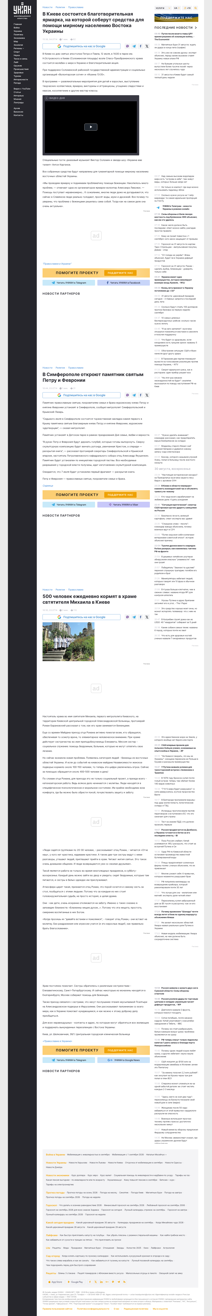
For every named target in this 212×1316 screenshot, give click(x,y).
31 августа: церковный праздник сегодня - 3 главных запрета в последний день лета (175, 299)
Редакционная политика (136, 1309)
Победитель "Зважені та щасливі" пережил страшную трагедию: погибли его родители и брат (175, 570)
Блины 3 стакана (66, 1273)
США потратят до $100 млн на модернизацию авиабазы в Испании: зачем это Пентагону (176, 1064)
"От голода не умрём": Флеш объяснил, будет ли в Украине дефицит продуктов (173, 258)
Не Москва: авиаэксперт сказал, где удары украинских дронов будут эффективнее (175, 1140)
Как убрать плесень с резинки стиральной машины (132, 1235)
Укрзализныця (114, 1180)
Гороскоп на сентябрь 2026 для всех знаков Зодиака (72, 1210)
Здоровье (18, 72)
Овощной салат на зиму (171, 1273)
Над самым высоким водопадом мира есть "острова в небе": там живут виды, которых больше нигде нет (174, 179)
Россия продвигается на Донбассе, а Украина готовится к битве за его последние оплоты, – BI (175, 833)
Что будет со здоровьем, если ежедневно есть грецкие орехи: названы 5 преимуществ (175, 342)
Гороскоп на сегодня (111, 1210)
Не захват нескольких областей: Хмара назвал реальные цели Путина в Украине (173, 925)
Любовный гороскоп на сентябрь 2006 (166, 1205)
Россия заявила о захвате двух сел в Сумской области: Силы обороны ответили (176, 991)
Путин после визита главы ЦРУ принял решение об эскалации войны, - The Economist (174, 36)
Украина (18, 31)
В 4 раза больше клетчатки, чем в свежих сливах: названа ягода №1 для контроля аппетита (174, 592)
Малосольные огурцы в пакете (141, 1273)
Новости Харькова (78, 1162)
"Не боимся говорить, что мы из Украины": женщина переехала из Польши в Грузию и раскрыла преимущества (176, 759)
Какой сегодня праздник (60, 1222)
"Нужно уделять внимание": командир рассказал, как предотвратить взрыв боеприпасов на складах (174, 438)
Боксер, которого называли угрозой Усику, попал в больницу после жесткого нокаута (175, 460)
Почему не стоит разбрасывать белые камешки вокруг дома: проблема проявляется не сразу (174, 1032)
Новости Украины (56, 1162)
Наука (17, 55)
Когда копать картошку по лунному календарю (85, 1256)
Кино (146, 1248)
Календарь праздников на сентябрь (135, 1222)
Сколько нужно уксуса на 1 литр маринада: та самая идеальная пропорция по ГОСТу (175, 198)
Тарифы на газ (182, 1175)
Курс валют (105, 1175)
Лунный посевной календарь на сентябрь (152, 1260)
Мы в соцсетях (160, 1309)
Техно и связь (20, 59)
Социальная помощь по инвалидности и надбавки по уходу (143, 1175)
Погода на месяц (108, 1192)
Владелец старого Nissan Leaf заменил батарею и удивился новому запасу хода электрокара (172, 449)
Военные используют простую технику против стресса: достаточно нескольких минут (172, 1121)
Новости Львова (98, 1162)
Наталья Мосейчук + (156, 1154)
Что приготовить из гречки (108, 1240)
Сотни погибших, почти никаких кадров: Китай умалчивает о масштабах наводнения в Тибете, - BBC (174, 1021)
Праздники (76, 1248)
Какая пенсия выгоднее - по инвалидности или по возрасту (75, 1180)
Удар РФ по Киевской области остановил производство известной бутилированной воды (172, 854)
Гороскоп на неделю (95, 1214)
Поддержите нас (176, 18)
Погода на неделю (91, 1197)
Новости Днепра (54, 1167)
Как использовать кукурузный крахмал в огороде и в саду (140, 1256)
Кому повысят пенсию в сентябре (140, 1180)
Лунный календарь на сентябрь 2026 (64, 1214)
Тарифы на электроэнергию (60, 1184)
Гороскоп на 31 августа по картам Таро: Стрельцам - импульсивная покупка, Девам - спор (175, 247)
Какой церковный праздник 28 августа (65, 1227)
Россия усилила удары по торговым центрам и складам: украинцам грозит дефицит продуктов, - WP (176, 1002)
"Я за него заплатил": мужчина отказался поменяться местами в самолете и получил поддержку (176, 331)
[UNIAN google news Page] (107, 1282)
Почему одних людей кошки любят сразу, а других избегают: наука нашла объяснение (175, 1053)
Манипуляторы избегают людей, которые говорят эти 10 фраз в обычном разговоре (174, 581)
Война (17, 27)
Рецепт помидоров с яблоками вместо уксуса (100, 1273)
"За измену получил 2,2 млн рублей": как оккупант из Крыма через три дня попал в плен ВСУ (176, 1075)
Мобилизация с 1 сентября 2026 (128, 1154)
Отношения (108, 1248)
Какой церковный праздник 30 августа (95, 1222)
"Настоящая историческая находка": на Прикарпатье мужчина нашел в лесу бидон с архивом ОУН (176, 478)
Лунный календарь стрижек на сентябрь (144, 1210)
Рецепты (56, 1248)
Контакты (18, 115)
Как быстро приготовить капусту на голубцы (82, 1235)
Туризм (17, 76)
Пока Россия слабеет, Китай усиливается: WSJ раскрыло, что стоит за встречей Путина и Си (175, 843)
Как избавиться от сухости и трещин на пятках (69, 1240)
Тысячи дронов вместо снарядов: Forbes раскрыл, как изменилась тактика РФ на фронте (175, 548)
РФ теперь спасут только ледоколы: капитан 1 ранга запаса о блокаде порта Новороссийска (176, 1042)
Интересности (21, 79)
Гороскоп (51, 1205)
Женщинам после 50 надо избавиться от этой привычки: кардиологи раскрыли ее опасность (175, 1110)
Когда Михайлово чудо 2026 (169, 1222)
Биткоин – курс (167, 1180)
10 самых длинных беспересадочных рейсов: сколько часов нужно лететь (175, 321)
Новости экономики (57, 1175)
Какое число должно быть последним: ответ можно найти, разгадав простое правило (175, 228)
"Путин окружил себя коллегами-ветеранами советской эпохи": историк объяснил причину (174, 537)
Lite (48, 1247)
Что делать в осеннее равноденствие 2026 (80, 1205)
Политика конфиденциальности (93, 1309)
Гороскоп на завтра (177, 1210)
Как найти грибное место (172, 1235)
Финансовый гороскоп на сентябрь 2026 (124, 1205)
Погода (17, 83)
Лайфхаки (52, 1235)
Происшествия (21, 69)
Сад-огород (53, 1256)
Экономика (19, 38)
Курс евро (93, 1175)
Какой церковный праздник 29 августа (106, 1227)
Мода (66, 1248)
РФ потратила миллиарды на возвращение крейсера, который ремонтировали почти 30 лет (172, 884)
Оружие (18, 66)
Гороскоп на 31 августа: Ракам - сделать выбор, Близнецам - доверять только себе (174, 269)
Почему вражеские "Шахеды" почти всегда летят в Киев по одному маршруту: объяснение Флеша (176, 914)
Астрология (169, 1248)
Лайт (16, 62)
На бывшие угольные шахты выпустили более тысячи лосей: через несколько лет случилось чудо (173, 66)
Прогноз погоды (55, 1192)
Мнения (17, 99)
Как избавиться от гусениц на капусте (110, 1260)
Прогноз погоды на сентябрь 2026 (63, 1197)
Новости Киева (115, 1162)
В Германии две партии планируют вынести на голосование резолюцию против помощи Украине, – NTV (176, 361)
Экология (18, 45)
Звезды (120, 1248)
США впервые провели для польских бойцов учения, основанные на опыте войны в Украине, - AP (175, 748)
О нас (116, 1309)
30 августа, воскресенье (172, 468)
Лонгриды (19, 102)
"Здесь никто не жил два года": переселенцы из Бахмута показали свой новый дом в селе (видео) (174, 1100)
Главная (18, 24)
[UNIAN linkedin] (101, 1282)
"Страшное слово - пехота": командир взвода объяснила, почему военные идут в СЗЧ (173, 526)
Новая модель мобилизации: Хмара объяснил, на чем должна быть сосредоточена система (175, 936)
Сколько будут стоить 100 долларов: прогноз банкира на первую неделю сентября (176, 310)
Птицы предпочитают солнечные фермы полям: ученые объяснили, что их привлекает (174, 865)
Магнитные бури (154, 1192)
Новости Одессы (173, 1162)
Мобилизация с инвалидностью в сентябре (88, 1154)
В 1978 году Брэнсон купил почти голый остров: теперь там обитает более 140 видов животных (174, 781)
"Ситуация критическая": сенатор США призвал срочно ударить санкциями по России (175, 507)
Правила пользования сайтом (57, 1309)
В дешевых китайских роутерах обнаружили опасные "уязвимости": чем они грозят (174, 559)
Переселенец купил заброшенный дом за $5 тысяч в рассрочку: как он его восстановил (174, 903)
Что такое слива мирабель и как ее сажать (67, 1260)
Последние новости (173, 27)
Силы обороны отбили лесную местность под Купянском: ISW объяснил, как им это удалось (175, 217)
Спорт (17, 52)
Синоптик (123, 1192)
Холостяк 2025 (133, 1248)
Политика (18, 34)
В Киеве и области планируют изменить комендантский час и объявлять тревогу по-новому (176, 488)
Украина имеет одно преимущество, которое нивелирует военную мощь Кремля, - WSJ (173, 280)
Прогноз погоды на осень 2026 (82, 1192)
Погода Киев (137, 1192)
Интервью (19, 95)
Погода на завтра (173, 1192)
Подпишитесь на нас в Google (84, 46)
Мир (16, 41)
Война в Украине (55, 1154)
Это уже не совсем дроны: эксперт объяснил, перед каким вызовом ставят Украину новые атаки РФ (175, 55)
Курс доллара (78, 1175)
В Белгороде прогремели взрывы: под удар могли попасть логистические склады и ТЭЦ (174, 803)
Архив (17, 108)
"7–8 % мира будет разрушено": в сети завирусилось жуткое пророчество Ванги (174, 792)
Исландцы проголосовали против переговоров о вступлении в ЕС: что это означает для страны (174, 814)
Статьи (17, 92)
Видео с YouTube (22, 89)
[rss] (124, 1282)
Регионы (18, 48)
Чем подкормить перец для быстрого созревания (71, 1265)
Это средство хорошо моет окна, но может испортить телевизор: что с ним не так (175, 611)
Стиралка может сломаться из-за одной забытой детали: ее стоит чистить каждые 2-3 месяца (174, 1086)
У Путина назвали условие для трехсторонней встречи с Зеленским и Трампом (174, 770)
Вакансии (18, 112)
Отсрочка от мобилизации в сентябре (144, 1162)
